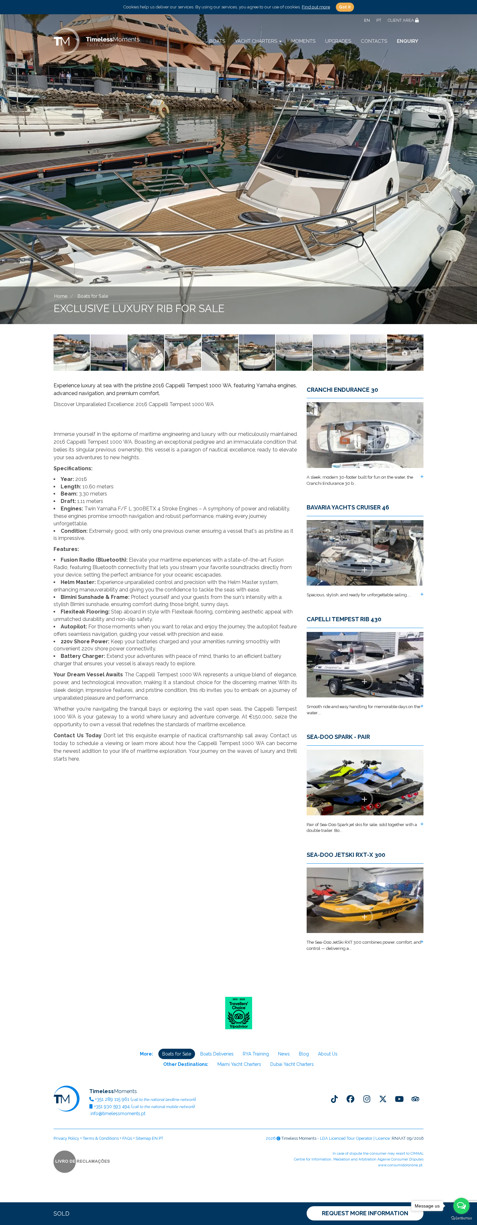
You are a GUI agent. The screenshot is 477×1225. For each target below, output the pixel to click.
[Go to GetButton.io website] (461, 1218)
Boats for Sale (176, 1053)
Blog (304, 1053)
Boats (217, 41)
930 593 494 (112, 1106)
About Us (327, 1053)
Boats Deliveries (217, 1053)
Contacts (374, 41)
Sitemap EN (147, 1138)
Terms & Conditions (101, 1138)
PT (378, 20)
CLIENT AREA (401, 20)
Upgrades (338, 41)
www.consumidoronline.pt (400, 1165)
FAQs (127, 1138)
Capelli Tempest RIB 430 (344, 619)
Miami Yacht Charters (239, 1064)
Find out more (316, 6)
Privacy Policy (66, 1138)
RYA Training (256, 1053)
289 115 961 (112, 1099)
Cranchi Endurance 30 (342, 390)
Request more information (365, 1213)
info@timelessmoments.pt (117, 1113)
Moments (303, 41)
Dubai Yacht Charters (292, 1064)
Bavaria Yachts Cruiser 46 (348, 507)
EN (367, 20)
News (284, 1053)
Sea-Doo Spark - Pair (338, 737)
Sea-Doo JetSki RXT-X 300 (346, 855)
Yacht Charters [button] (256, 41)
